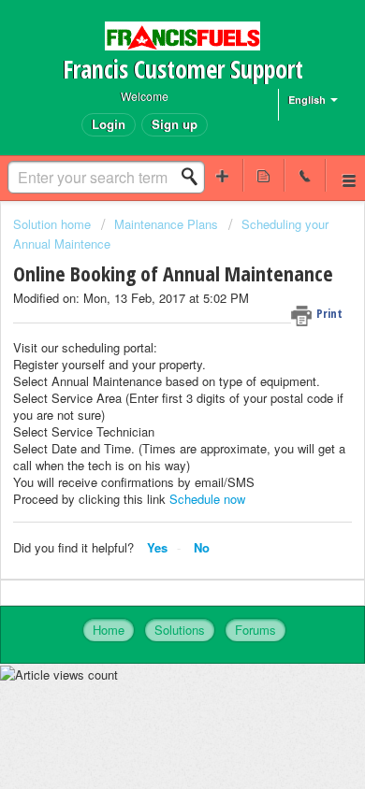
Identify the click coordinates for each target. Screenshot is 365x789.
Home (108, 629)
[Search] (195, 176)
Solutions (179, 629)
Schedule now (207, 499)
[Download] (148, 378)
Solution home (54, 224)
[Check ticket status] (264, 175)
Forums (255, 629)
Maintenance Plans (166, 224)
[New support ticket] (222, 175)
